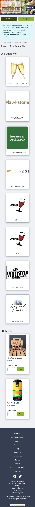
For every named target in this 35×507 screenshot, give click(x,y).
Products (17, 433)
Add (20, 369)
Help (17, 449)
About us (17, 452)
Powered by (17, 505)
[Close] (31, 25)
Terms (17, 460)
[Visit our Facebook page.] (14, 476)
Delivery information (17, 437)
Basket (17, 441)
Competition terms (17, 467)
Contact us (17, 456)
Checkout (17, 445)
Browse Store (6, 42)
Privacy (17, 464)
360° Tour (17, 471)
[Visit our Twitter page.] (20, 476)
